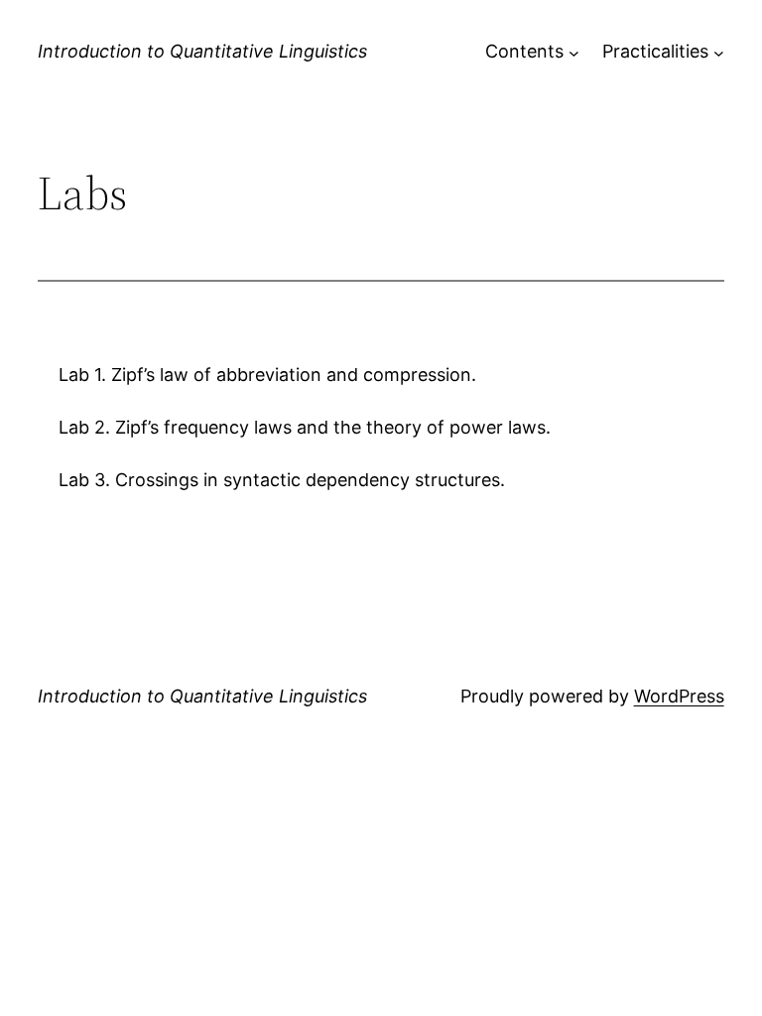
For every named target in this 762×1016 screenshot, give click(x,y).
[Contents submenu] (574, 52)
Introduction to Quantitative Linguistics (202, 51)
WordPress (679, 696)
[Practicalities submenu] (718, 52)
